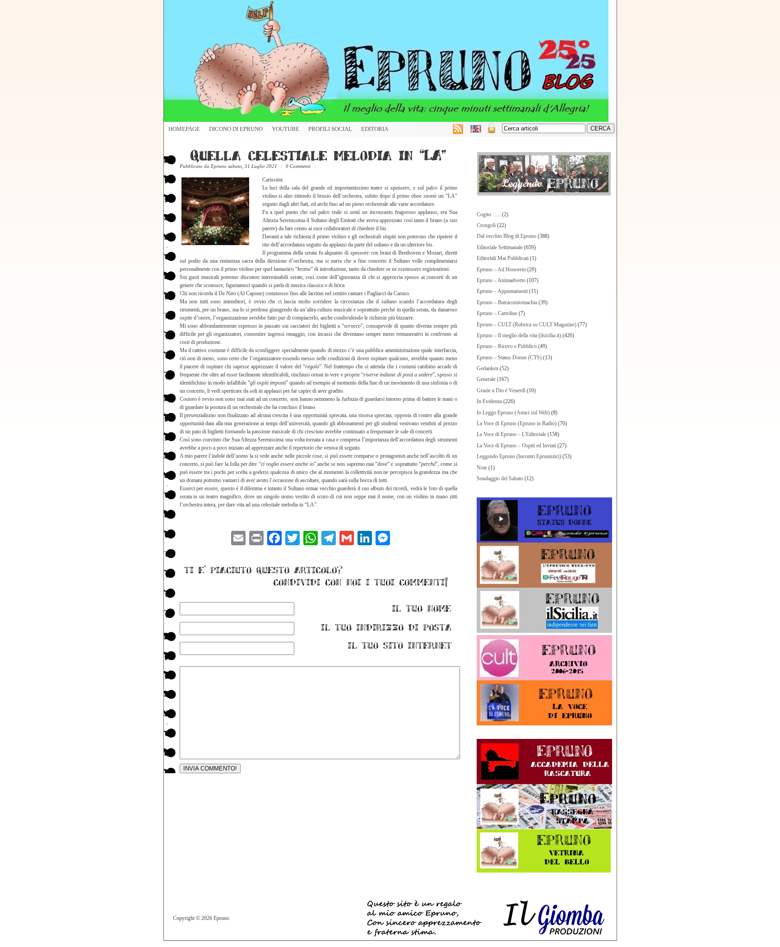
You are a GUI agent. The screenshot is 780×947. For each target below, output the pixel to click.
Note (482, 467)
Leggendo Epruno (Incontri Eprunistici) (519, 456)
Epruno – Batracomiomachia (507, 302)
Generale (486, 379)
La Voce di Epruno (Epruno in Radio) (517, 423)
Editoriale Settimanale (500, 247)
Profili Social (330, 129)
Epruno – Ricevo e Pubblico (507, 346)
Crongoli (486, 225)
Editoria (374, 129)
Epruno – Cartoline (497, 313)
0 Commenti (298, 166)
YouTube (285, 129)
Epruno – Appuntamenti (502, 291)
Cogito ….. (489, 214)
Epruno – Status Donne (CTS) (509, 357)
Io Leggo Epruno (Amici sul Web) (513, 412)
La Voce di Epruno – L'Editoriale (511, 434)
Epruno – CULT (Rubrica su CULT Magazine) (526, 324)
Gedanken (487, 368)
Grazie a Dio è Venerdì (501, 390)
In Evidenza (489, 401)
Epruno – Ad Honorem (501, 269)
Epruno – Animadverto (501, 280)
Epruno (219, 166)
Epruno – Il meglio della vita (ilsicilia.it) (519, 335)
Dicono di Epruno (236, 129)
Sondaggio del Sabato (500, 478)
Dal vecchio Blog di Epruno (506, 236)
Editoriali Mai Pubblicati (503, 258)
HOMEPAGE (184, 129)
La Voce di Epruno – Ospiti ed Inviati (516, 445)
